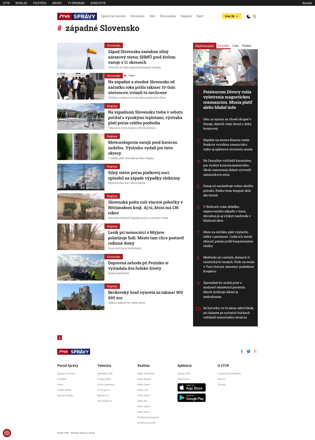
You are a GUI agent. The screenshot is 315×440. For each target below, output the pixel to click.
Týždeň (246, 45)
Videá (60, 384)
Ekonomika (168, 16)
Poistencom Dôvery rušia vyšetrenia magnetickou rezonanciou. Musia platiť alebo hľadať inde (227, 99)
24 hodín (223, 45)
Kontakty (61, 378)
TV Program (76, 3)
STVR (6, 3)
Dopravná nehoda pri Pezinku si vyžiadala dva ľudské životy (138, 265)
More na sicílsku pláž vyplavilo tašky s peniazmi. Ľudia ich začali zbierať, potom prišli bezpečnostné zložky (228, 239)
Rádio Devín (143, 384)
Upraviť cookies (65, 395)
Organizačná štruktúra (229, 373)
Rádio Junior (143, 411)
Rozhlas (21, 3)
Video (131, 75)
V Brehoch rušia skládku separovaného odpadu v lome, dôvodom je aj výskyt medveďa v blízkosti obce (227, 214)
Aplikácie (185, 365)
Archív (57, 3)
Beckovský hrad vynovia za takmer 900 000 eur (145, 295)
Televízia (39, 3)
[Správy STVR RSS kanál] (255, 352)
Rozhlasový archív (146, 422)
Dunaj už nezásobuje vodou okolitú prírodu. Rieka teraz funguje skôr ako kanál (228, 190)
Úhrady (221, 384)
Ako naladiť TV (104, 400)
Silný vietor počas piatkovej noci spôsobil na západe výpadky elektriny (144, 175)
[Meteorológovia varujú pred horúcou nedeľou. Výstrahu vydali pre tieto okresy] (80, 147)
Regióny (186, 16)
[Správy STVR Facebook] (241, 352)
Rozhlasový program (148, 417)
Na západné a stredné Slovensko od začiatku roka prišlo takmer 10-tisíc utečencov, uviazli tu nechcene (142, 87)
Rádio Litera (143, 406)
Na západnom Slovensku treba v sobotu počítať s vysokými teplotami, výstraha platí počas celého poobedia (145, 117)
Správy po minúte (113, 16)
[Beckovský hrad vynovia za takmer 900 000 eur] (80, 296)
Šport (200, 16)
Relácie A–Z (103, 395)
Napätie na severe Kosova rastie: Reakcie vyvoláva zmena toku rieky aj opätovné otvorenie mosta (227, 144)
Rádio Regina (144, 378)
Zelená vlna (183, 378)
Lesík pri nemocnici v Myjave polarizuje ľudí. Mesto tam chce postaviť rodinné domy (146, 238)
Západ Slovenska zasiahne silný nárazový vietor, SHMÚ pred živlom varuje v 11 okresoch (142, 57)
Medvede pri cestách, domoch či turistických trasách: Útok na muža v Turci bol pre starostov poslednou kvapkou (228, 264)
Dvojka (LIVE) (103, 378)
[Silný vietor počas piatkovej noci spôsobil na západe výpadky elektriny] (80, 177)
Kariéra (221, 378)
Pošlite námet (64, 389)
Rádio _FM (142, 389)
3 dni (235, 45)
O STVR (223, 365)
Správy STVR (184, 373)
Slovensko (137, 16)
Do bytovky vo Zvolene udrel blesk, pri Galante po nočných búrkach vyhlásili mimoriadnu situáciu (228, 312)
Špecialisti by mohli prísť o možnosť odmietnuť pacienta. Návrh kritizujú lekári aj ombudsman (224, 290)
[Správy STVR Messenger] (248, 352)
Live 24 (229, 16)
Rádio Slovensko (145, 373)
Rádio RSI (142, 400)
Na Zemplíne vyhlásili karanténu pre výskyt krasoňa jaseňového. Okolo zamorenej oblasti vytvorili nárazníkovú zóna (227, 167)
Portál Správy (67, 365)
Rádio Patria (143, 395)
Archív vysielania (105, 384)
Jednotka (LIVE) (104, 373)
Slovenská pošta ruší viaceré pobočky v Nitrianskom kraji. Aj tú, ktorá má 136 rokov (145, 207)
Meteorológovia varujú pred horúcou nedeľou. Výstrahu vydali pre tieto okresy (142, 148)
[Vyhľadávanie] (255, 16)
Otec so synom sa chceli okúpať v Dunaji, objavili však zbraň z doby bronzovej (227, 124)
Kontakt (307, 3)
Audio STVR (98, 3)
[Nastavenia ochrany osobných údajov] (7, 433)
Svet (152, 16)
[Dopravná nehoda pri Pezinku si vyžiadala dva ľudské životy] (80, 267)
